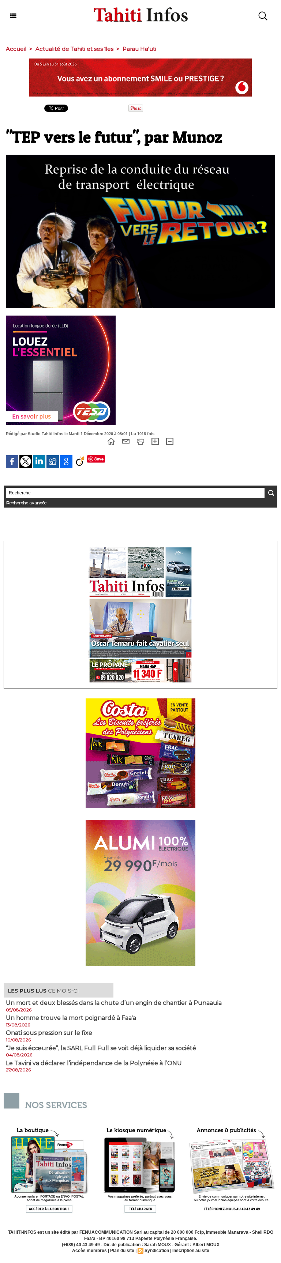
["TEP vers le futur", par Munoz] (140, 157)
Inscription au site (190, 1250)
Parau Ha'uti (139, 48)
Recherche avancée (26, 502)
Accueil (16, 48)
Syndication (157, 1250)
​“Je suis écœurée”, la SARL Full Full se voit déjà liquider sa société (101, 1048)
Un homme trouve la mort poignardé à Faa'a (71, 1018)
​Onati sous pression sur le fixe (49, 1033)
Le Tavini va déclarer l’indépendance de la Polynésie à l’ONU (94, 1063)
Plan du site (122, 1250)
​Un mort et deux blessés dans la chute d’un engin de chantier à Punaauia (114, 1003)
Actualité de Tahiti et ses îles (74, 48)
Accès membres (89, 1250)
